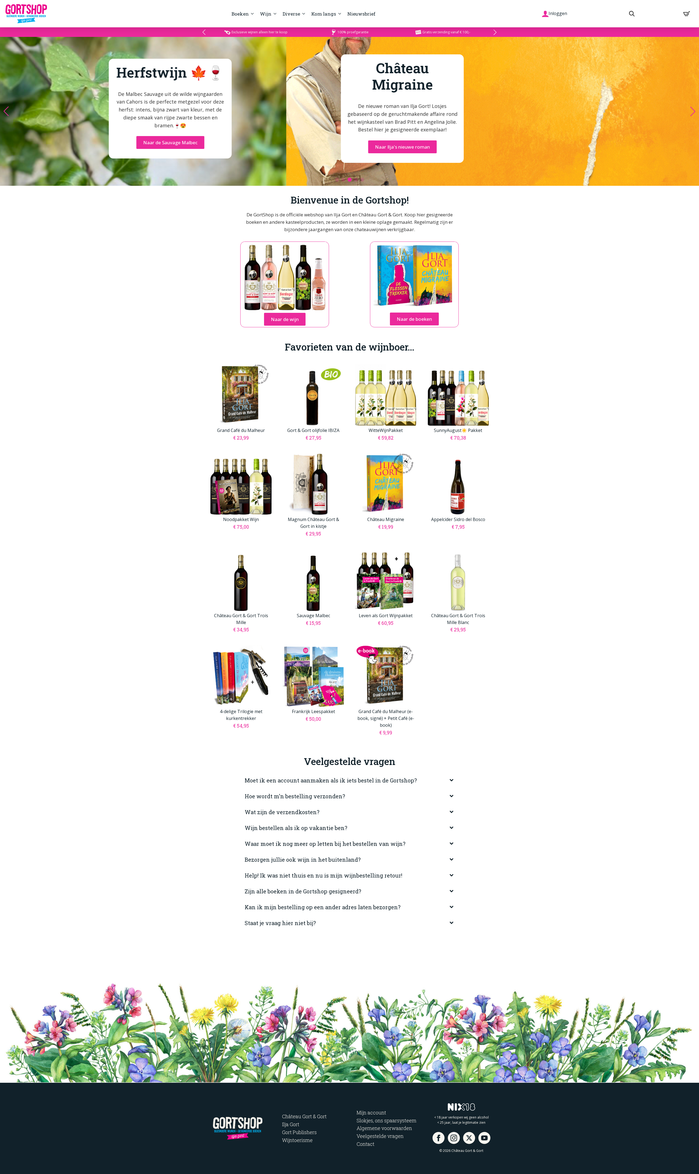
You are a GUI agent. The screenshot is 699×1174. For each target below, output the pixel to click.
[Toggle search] (631, 13)
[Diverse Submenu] (303, 14)
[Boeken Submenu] (251, 14)
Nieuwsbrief (361, 14)
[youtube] (484, 1138)
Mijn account (371, 1112)
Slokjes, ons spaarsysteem (386, 1120)
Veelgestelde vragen (380, 1136)
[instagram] (454, 1138)
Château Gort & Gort (304, 1116)
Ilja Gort (290, 1124)
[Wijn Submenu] (274, 14)
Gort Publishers (299, 1132)
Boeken (240, 14)
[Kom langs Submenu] (339, 14)
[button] (204, 32)
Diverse (291, 14)
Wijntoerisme (297, 1140)
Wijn (265, 14)
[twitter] (469, 1138)
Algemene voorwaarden (384, 1128)
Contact (365, 1144)
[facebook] (439, 1138)
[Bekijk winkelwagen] (687, 14)
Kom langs (323, 14)
